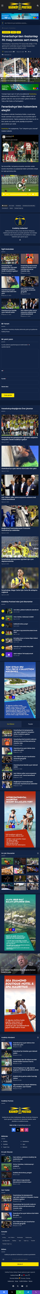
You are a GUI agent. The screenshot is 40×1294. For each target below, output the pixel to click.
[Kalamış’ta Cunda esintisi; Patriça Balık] (7, 870)
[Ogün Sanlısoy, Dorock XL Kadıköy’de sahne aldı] (33, 869)
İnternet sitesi (4, 387)
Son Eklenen (10, 724)
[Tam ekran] (36, 194)
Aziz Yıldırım (11, 1237)
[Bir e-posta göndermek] (13, 52)
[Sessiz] (33, 194)
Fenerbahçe (12, 28)
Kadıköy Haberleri (8, 52)
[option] (20, 963)
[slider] (18, 194)
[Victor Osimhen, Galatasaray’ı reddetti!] (7, 861)
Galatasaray (28, 1237)
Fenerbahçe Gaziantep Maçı (29, 206)
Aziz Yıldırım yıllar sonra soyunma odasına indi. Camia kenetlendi (29, 312)
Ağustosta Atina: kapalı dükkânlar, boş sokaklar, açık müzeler (25, 1086)
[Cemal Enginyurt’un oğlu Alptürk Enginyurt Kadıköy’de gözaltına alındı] (6, 1070)
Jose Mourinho (6, 1241)
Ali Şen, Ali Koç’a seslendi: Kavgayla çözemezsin (19, 972)
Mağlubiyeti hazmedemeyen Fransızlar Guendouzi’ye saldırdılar (15, 529)
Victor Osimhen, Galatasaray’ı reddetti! (24, 617)
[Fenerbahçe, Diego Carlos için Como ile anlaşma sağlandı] (20, 577)
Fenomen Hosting (25, 1278)
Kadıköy (5, 1142)
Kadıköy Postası (15, 1275)
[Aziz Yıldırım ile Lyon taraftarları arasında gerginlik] (30, 281)
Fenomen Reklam (14, 1278)
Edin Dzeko (11, 206)
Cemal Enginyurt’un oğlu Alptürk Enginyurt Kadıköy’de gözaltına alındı (26, 1069)
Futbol (13, 32)
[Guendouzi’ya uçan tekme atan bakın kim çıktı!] (10, 282)
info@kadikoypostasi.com (24, 1125)
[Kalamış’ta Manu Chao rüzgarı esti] (20, 870)
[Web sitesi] (20, 240)
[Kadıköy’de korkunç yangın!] (20, 861)
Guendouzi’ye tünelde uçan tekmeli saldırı (8, 311)
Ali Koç (4, 1237)
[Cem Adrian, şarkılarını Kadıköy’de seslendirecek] (6, 1159)
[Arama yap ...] (38, 6)
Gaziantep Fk (5, 208)
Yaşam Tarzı (6, 1147)
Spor (18, 32)
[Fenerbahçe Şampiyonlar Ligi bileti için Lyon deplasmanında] (20, 547)
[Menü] (2, 6)
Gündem (5, 1144)
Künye (16, 1281)
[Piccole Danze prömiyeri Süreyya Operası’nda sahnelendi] (7, 878)
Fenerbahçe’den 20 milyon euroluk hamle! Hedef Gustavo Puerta (25, 1060)
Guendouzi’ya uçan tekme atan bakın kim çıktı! (8, 291)
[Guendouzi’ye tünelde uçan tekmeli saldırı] (10, 304)
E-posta (3, 379)
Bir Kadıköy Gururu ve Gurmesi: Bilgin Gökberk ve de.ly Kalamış (26, 639)
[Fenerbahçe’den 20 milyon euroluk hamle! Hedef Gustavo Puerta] (6, 1062)
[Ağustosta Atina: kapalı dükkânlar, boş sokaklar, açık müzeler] (6, 1087)
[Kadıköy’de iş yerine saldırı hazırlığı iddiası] (6, 1079)
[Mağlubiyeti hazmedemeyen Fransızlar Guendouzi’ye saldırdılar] (20, 516)
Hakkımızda (11, 1281)
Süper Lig (26, 1241)
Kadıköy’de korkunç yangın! (21, 624)
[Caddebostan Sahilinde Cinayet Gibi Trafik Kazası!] (20, 886)
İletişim (30, 1281)
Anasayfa (5, 28)
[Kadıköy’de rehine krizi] (33, 878)
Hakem (11, 208)
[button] (20, 185)
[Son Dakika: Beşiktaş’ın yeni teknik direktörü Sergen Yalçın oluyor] (20, 878)
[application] (20, 185)
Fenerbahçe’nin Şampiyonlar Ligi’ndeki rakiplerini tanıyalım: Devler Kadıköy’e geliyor (9, 268)
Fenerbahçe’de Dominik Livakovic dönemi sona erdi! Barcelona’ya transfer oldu (29, 268)
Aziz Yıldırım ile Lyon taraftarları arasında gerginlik (28, 290)
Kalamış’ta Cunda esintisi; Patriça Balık (23, 646)
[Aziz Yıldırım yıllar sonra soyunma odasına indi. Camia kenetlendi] (30, 304)
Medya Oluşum (17, 1272)
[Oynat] (4, 194)
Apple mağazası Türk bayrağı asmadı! (23, 654)
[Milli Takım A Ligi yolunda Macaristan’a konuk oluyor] (6, 1182)
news (26, 1275)
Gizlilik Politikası (23, 1281)
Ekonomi (25, 1147)
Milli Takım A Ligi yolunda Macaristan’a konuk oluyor (25, 631)
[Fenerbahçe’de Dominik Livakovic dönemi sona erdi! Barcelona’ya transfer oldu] (30, 259)
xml (22, 1275)
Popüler (30, 724)
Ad (2, 371)
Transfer (33, 1241)
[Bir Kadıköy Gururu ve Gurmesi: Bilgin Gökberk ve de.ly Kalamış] (33, 861)
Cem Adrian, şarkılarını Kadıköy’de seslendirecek (26, 610)
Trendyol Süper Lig (19, 208)
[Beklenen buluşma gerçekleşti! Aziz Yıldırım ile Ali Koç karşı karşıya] (7, 886)
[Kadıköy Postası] (20, 5)
